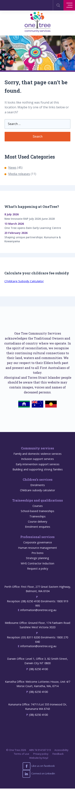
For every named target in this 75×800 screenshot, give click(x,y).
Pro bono (37, 553)
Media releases (19, 174)
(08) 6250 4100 (38, 669)
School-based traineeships (37, 511)
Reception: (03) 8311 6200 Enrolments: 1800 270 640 (37, 639)
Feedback (58, 753)
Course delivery (37, 521)
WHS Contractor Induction (37, 563)
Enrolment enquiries (37, 526)
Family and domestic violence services (37, 454)
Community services (37, 448)
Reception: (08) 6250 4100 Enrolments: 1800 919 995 (37, 603)
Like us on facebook (43, 766)
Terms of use (21, 753)
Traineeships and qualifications (37, 500)
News (12, 167)
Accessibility (61, 750)
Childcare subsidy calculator (37, 490)
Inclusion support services (37, 459)
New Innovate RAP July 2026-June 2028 (29, 218)
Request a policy (37, 568)
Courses (37, 506)
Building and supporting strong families (37, 469)
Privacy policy (40, 753)
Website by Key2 (38, 757)
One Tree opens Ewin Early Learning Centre (32, 228)
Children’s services (37, 479)
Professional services (37, 537)
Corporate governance (37, 542)
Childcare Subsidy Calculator (24, 281)
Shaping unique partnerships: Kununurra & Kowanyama (32, 239)
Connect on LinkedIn (43, 773)
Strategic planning (37, 558)
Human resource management (37, 548)
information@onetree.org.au (38, 610)
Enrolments (37, 485)
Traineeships (37, 516)
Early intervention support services (37, 464)
